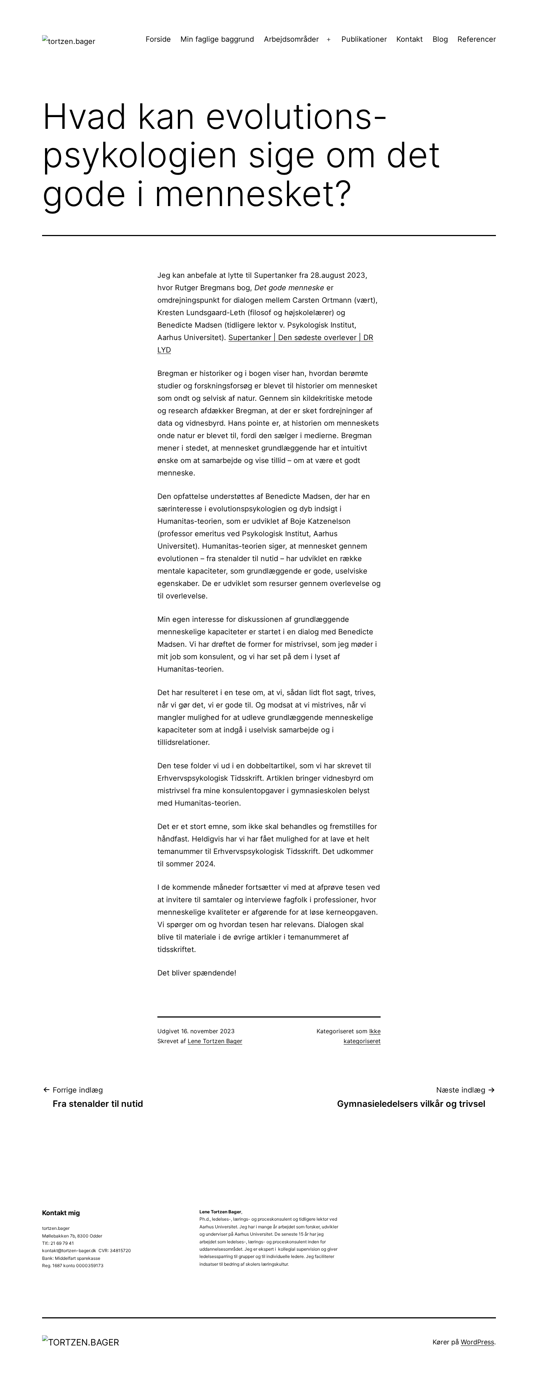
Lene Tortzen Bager (215, 1041)
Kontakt (409, 39)
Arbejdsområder (291, 39)
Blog (440, 39)
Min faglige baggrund (217, 39)
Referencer (476, 39)
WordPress (477, 1342)
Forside (158, 39)
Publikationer (364, 39)
